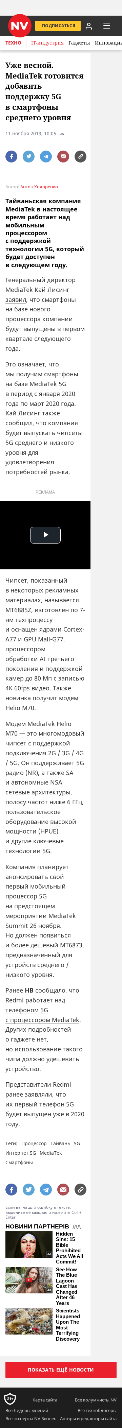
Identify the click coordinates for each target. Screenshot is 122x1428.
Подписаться (58, 26)
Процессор (34, 1143)
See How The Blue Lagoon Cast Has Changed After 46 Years (66, 1286)
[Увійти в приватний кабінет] (88, 26)
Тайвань (60, 1143)
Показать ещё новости (61, 1369)
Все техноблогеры (97, 1410)
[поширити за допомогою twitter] (29, 156)
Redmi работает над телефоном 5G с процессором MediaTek (42, 1010)
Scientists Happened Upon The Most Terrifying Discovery (68, 1325)
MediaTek (51, 1153)
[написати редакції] (63, 156)
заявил (15, 299)
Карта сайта (45, 1400)
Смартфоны (19, 1162)
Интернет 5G (20, 1153)
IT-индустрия (47, 42)
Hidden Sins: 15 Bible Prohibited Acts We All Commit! (69, 1248)
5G (77, 1143)
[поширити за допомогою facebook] (11, 156)
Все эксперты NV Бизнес (30, 1418)
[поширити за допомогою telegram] (46, 156)
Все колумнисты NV (96, 1400)
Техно (13, 42)
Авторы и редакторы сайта (88, 1418)
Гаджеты (79, 42)
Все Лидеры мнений (26, 1410)
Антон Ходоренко (39, 187)
